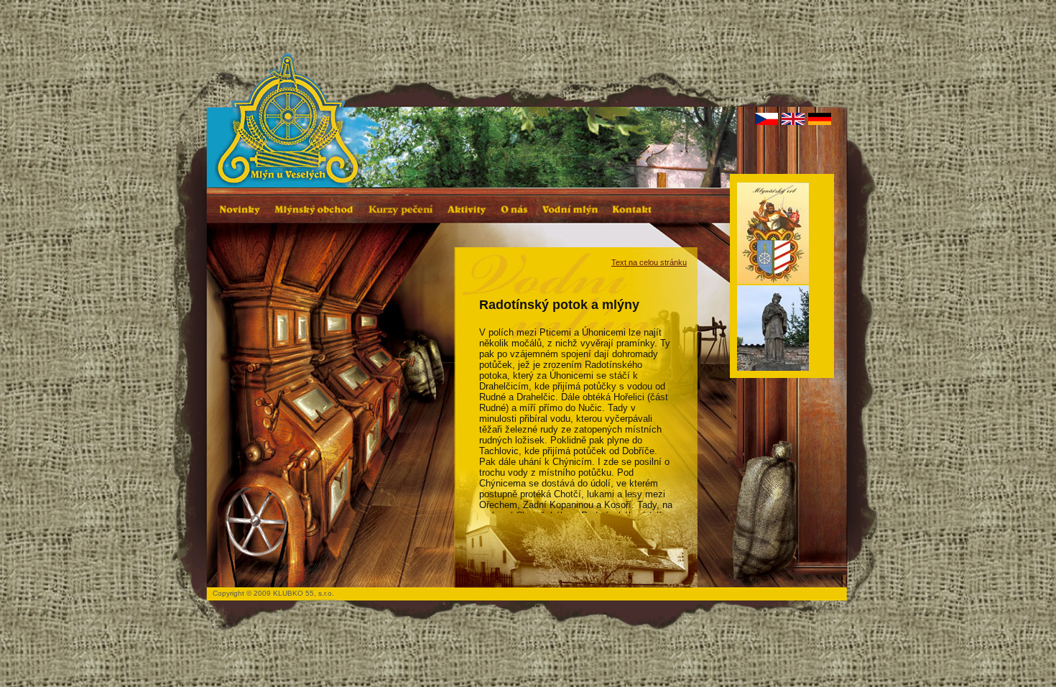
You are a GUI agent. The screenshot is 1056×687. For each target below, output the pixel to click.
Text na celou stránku (649, 262)
